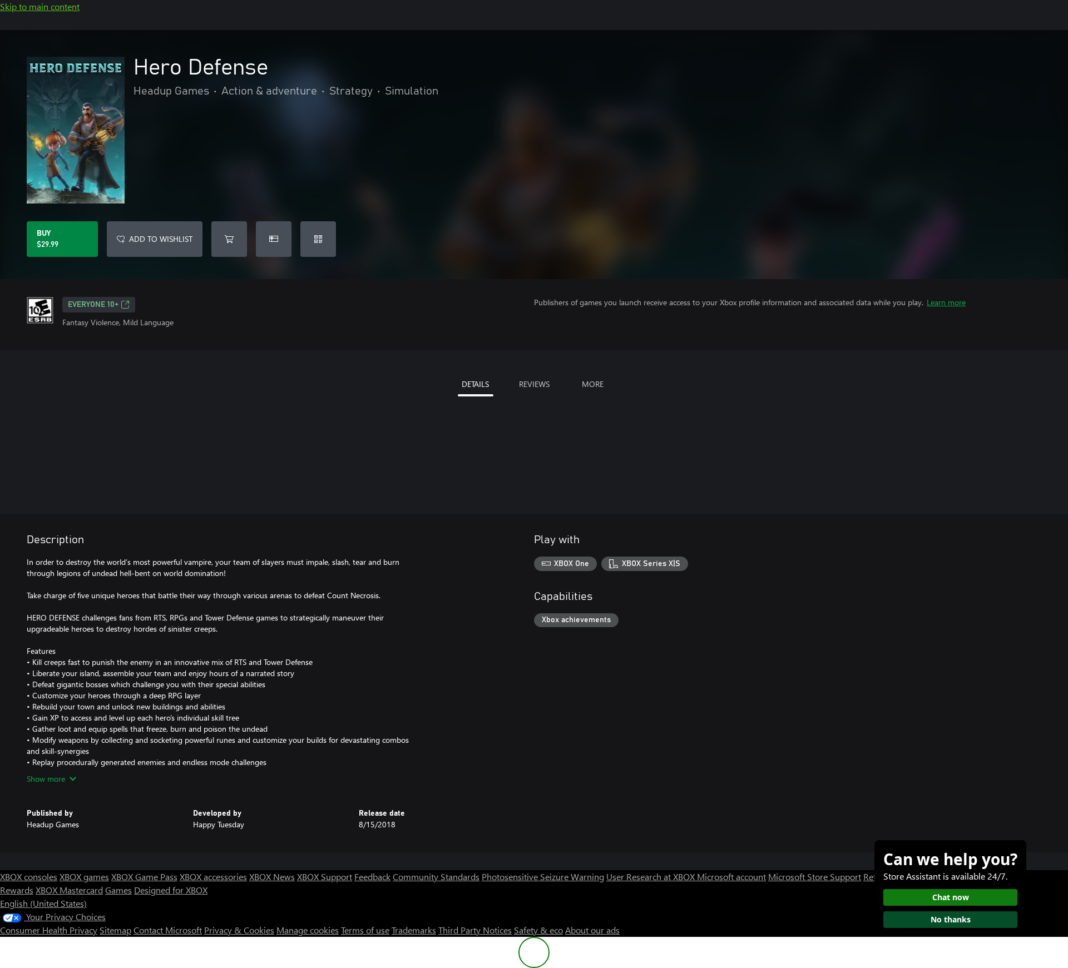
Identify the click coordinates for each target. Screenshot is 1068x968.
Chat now (950, 897)
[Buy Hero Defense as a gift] (273, 239)
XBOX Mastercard (69, 890)
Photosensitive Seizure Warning (543, 876)
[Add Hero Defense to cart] (229, 239)
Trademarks (414, 930)
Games (118, 890)
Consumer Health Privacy (48, 930)
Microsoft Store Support (814, 876)
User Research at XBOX (651, 876)
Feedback (372, 876)
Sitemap (115, 930)
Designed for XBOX (170, 890)
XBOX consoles (28, 876)
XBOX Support (324, 876)
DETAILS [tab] (475, 384)
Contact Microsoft (168, 930)
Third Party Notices (475, 930)
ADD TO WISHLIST (160, 239)
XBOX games (84, 876)
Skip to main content (40, 6)
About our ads (592, 930)
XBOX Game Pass (144, 876)
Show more (46, 778)
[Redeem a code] (318, 239)
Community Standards (436, 876)
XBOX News (272, 876)
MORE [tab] (593, 384)
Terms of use (365, 930)
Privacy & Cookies (239, 930)
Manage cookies (307, 930)
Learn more (946, 302)
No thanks (951, 919)
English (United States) (43, 903)
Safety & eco (538, 930)
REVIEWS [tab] (534, 384)
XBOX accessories (213, 876)
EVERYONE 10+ (93, 305)
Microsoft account (731, 876)
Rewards (16, 890)
